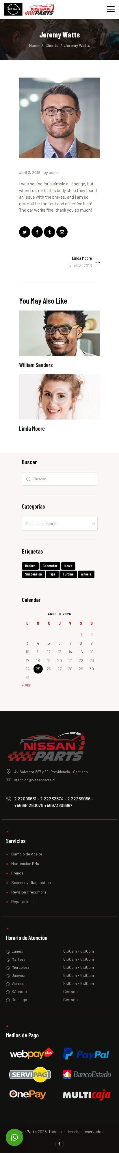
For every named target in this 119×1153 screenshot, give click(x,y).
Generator (50, 565)
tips (52, 573)
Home (34, 45)
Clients (52, 45)
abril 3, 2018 (29, 172)
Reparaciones (23, 901)
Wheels (86, 573)
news (68, 565)
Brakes (30, 565)
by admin (52, 172)
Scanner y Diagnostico (31, 882)
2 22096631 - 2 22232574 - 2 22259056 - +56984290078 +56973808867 (53, 802)
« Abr (26, 685)
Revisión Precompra (29, 891)
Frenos (17, 872)
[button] (14, 1137)
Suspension (33, 573)
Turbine (68, 573)
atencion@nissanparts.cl (34, 780)
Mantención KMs (25, 863)
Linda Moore (32, 428)
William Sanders (36, 365)
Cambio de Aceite (26, 853)
